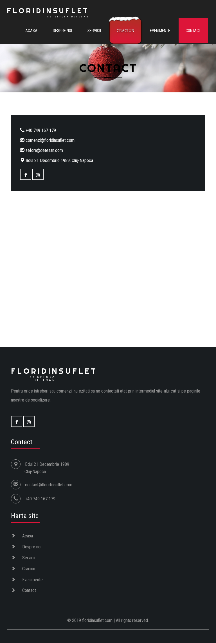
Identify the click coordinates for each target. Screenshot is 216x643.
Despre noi (62, 30)
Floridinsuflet (54, 374)
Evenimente (160, 30)
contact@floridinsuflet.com (48, 484)
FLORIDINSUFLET (48, 12)
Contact (193, 30)
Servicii (94, 30)
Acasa (31, 30)
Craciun (125, 31)
